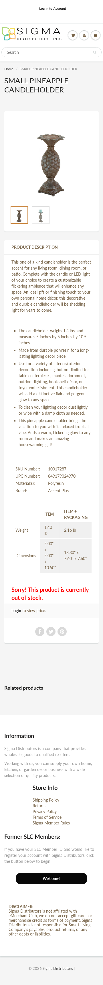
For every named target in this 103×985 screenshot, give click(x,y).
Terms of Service (47, 817)
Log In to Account (52, 8)
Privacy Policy (45, 811)
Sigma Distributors (58, 968)
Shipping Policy (46, 800)
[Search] (94, 52)
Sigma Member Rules (51, 822)
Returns (39, 805)
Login (16, 610)
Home (8, 69)
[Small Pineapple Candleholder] (51, 160)
